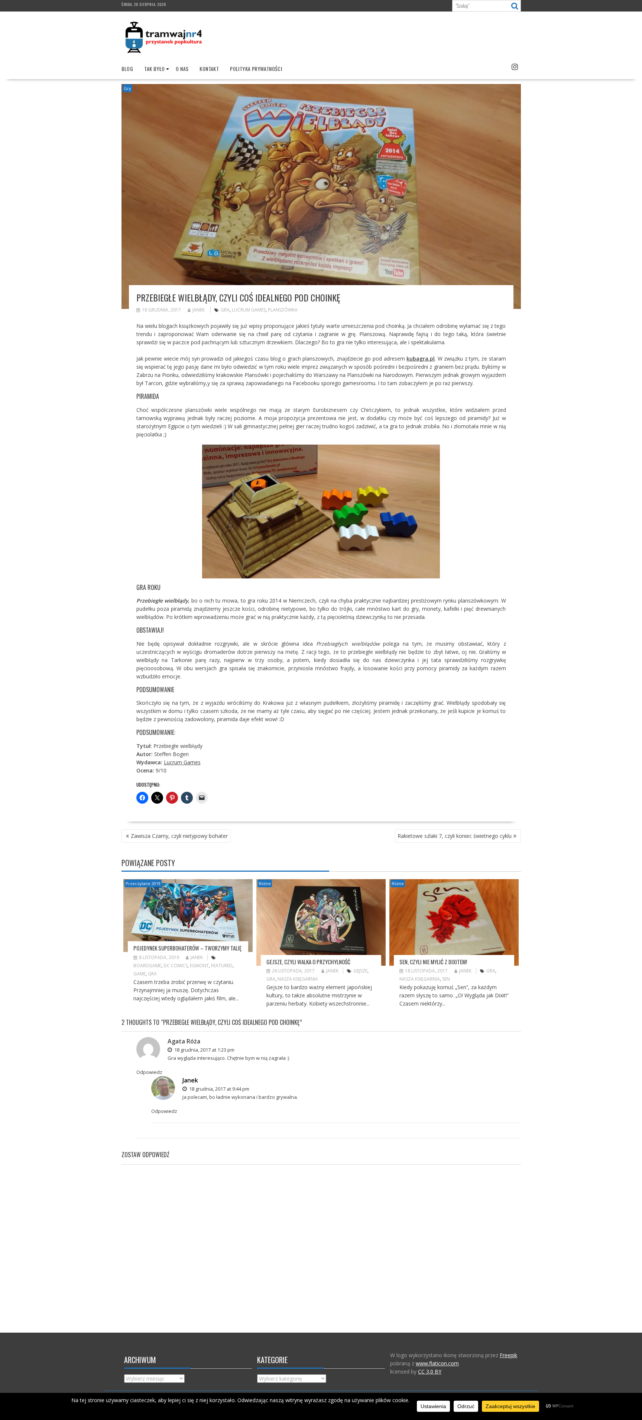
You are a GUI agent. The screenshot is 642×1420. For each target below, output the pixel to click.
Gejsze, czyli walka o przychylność (308, 962)
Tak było (154, 68)
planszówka (283, 310)
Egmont (199, 965)
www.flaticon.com (437, 1363)
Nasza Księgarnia (298, 979)
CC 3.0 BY (429, 1371)
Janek (198, 310)
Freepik (508, 1355)
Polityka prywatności (256, 68)
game (139, 974)
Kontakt (209, 68)
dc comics (175, 965)
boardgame (147, 965)
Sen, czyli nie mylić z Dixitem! (433, 962)
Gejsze (360, 971)
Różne (265, 883)
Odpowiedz (149, 1072)
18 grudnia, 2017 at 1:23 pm (203, 1049)
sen (446, 979)
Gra (225, 310)
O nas (182, 68)
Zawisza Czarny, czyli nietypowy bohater (179, 835)
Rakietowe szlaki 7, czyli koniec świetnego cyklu (455, 835)
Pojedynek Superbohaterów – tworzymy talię (187, 948)
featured (222, 965)
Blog (127, 68)
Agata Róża (184, 1041)
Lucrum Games (249, 310)
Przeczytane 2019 (143, 883)
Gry (127, 88)
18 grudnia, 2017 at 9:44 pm (218, 1088)
